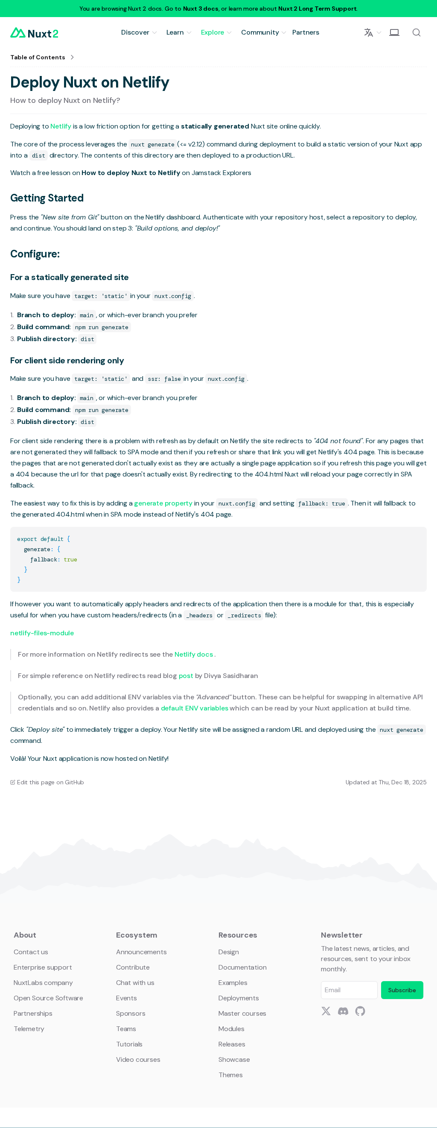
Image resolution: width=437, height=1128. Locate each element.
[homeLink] (34, 32)
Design (228, 951)
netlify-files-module (42, 632)
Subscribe (402, 990)
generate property (164, 503)
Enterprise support (43, 967)
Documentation (242, 967)
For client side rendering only (67, 360)
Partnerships (33, 1013)
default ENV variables (195, 708)
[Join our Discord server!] (343, 1011)
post (187, 675)
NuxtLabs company (43, 982)
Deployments (238, 998)
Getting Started (47, 198)
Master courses (242, 1013)
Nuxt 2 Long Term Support (317, 8)
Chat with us (135, 982)
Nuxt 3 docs (200, 8)
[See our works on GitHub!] (360, 1011)
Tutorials (129, 1044)
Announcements (141, 951)
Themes (230, 1074)
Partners (305, 32)
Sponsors (130, 1013)
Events (126, 998)
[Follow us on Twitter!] (326, 1011)
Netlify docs (194, 654)
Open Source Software (48, 998)
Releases (231, 1044)
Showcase (234, 1059)
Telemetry (29, 1028)
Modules (231, 1028)
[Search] (416, 32)
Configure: (34, 253)
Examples (232, 982)
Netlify (61, 126)
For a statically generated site (69, 277)
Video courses (138, 1059)
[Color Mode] (394, 32)
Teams (126, 1028)
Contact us (31, 951)
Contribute (133, 967)
